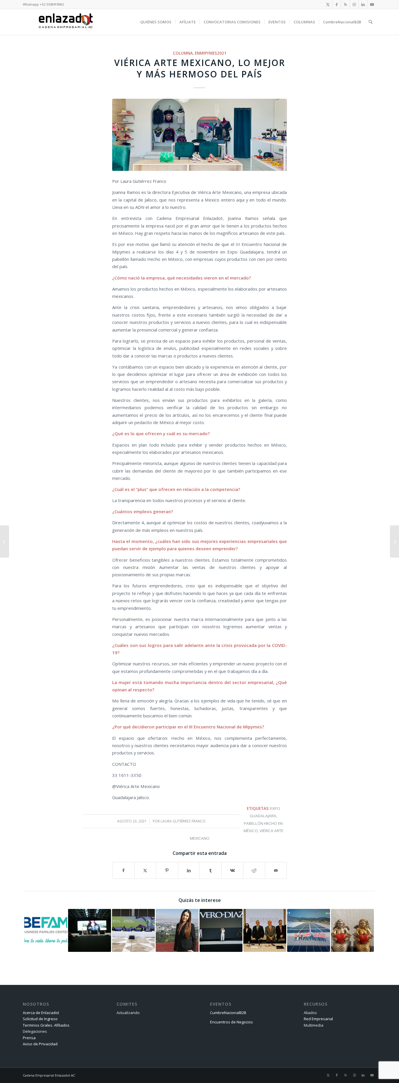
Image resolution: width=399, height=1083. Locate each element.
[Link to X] (328, 4)
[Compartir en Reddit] (254, 870)
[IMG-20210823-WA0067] (199, 135)
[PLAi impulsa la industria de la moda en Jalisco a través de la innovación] (4, 541)
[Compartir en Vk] (232, 870)
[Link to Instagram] (354, 4)
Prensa (29, 1037)
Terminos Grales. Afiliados (46, 1025)
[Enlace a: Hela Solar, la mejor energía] (308, 930)
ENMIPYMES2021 (210, 53)
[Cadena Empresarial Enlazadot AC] (66, 22)
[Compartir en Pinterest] (167, 870)
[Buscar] (370, 22)
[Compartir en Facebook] (123, 870)
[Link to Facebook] (336, 4)
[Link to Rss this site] (345, 4)
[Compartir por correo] (276, 870)
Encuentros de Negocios (231, 1022)
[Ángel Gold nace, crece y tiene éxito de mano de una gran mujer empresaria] (394, 541)
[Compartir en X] (145, 870)
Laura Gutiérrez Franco (183, 821)
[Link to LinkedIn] (363, 4)
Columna (183, 53)
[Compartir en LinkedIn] (189, 870)
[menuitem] (155, 22)
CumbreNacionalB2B (228, 1012)
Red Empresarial (318, 1018)
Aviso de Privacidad (40, 1043)
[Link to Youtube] (371, 4)
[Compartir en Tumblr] (210, 870)
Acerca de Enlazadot (41, 1012)
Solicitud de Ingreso (40, 1018)
